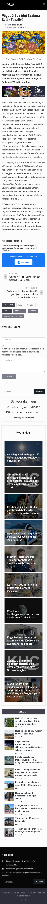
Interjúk (29, 412)
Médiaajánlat (7, 875)
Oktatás (30, 305)
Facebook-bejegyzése (12, 208)
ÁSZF (40, 873)
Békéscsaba (19, 401)
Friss (20, 305)
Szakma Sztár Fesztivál (13, 316)
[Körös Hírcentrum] (8, 4)
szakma (32, 311)
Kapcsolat (21, 873)
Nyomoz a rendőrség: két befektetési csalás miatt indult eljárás (22, 536)
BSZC (38, 412)
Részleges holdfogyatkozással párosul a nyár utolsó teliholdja (23, 614)
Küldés (9, 376)
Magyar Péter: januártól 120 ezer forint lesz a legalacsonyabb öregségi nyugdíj (21, 561)
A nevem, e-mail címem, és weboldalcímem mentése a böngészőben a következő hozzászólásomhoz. (23, 351)
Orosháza (12, 407)
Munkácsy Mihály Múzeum (23, 417)
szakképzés (19, 311)
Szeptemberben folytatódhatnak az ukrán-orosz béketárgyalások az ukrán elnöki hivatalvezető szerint (22, 481)
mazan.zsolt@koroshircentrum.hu (19, 869)
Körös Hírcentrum (13, 25)
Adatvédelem (31, 873)
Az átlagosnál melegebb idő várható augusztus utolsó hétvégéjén (23, 457)
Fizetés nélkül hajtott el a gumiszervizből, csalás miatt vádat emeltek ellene (23, 510)
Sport (19, 412)
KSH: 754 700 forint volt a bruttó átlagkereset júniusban (22, 588)
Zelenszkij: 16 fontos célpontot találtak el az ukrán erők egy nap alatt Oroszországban (21, 665)
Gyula (24, 407)
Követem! (25, 262)
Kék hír (10, 412)
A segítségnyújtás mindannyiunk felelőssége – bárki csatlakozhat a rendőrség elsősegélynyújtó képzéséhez (23, 690)
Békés (33, 402)
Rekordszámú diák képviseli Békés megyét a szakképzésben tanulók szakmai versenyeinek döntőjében (19, 248)
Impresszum (11, 873)
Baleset (34, 407)
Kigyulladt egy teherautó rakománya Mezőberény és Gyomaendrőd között (23, 640)
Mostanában (23, 432)
